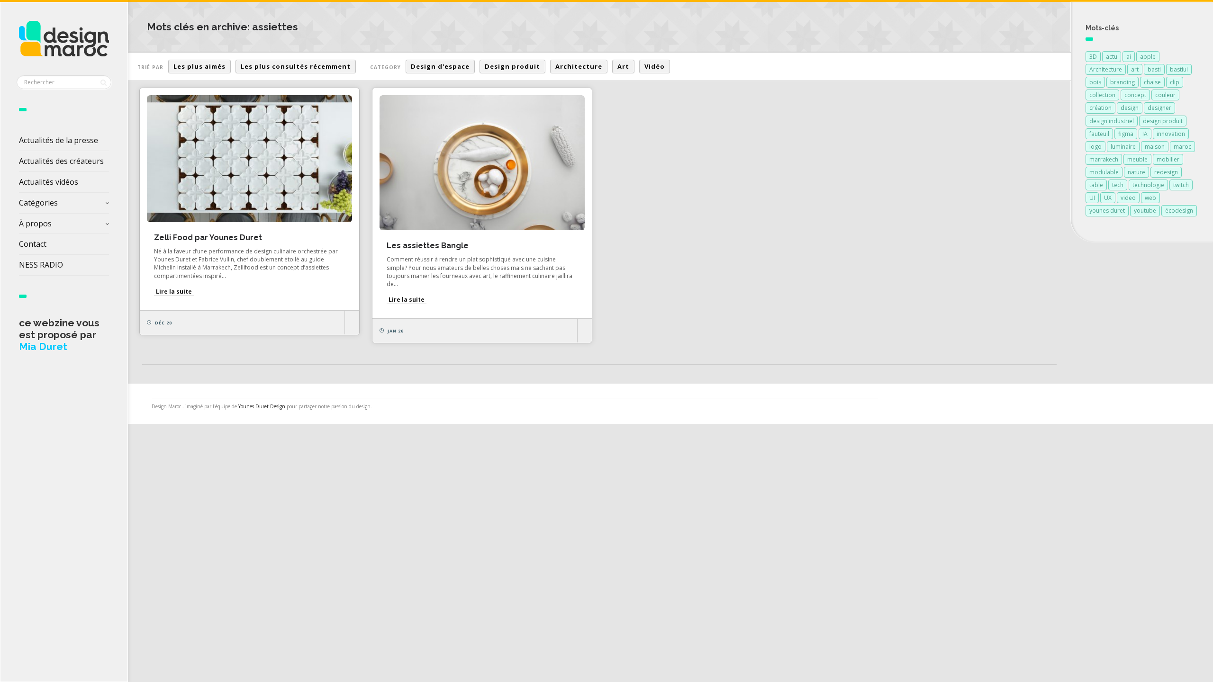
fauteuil (1099, 134)
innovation (1171, 134)
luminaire (1123, 147)
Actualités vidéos (48, 182)
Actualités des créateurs (61, 161)
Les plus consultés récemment (296, 66)
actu (1111, 57)
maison (1155, 147)
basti (1154, 69)
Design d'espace (440, 66)
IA (1145, 134)
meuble (1137, 159)
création (1100, 108)
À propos (35, 223)
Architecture (578, 66)
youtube (1145, 210)
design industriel (1111, 121)
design (1130, 108)
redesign (1166, 172)
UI (1092, 198)
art (1135, 69)
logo (1095, 147)
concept (1135, 95)
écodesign (1179, 210)
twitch (1181, 185)
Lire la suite (174, 291)
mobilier (1168, 159)
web (1150, 198)
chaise (1152, 82)
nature (1136, 172)
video (1128, 198)
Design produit (512, 66)
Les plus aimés (199, 66)
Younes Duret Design (261, 406)
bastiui (1179, 69)
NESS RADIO (41, 265)
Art (623, 66)
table (1096, 185)
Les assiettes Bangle (428, 245)
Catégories (38, 202)
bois (1095, 82)
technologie (1148, 185)
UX (1108, 198)
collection (1102, 95)
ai (1128, 57)
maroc (1182, 147)
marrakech (1103, 159)
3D (1093, 57)
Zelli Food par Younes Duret (208, 237)
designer (1159, 108)
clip (1174, 82)
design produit (1163, 121)
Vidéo (654, 66)
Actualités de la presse (58, 140)
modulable (1104, 172)
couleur (1165, 95)
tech (1117, 185)
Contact (32, 244)
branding (1122, 82)
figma (1125, 134)
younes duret (1107, 210)
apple (1148, 57)
